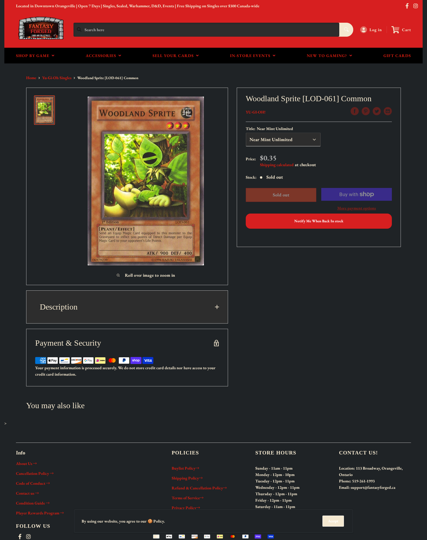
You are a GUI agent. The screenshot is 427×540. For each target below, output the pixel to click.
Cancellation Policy (33, 473)
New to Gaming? (328, 55)
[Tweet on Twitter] (377, 111)
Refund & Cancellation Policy (197, 488)
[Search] (346, 30)
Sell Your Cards (174, 55)
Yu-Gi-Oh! (255, 112)
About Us (24, 463)
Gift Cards (397, 55)
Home (31, 77)
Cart (406, 29)
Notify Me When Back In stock (318, 221)
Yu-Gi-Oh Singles (56, 77)
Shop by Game (34, 55)
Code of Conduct (31, 483)
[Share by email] (388, 111)
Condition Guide (31, 503)
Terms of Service (186, 497)
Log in (375, 29)
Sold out (280, 195)
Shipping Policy (185, 478)
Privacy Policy (184, 507)
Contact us (25, 493)
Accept (333, 520)
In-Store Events (251, 55)
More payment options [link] (356, 208)
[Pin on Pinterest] (366, 111)
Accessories (102, 55)
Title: (269, 129)
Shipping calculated (277, 164)
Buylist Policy (183, 468)
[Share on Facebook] (355, 111)
